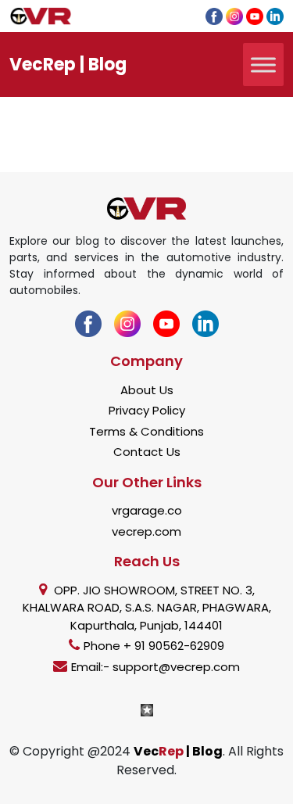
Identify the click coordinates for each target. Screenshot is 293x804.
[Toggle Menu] (263, 64)
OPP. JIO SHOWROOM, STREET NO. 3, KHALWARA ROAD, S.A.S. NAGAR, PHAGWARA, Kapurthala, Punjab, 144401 (147, 608)
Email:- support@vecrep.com (155, 667)
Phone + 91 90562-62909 (154, 645)
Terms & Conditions (146, 431)
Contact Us (146, 451)
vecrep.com (146, 531)
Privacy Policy (147, 410)
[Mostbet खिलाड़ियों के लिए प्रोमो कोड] (147, 709)
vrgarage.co (147, 510)
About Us (146, 390)
